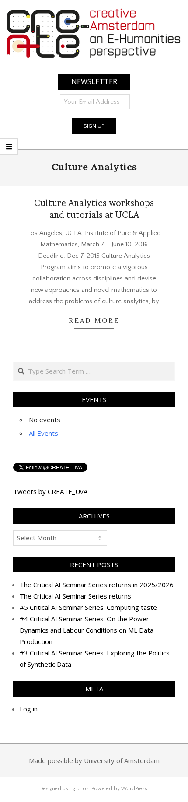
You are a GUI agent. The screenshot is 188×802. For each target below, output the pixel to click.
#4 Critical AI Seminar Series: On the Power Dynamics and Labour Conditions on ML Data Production (86, 630)
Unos (82, 788)
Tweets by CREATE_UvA (50, 491)
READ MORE (94, 320)
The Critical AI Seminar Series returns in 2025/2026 (97, 584)
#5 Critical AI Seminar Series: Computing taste (88, 607)
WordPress (134, 788)
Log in (29, 708)
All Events (43, 433)
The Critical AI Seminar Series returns (75, 596)
